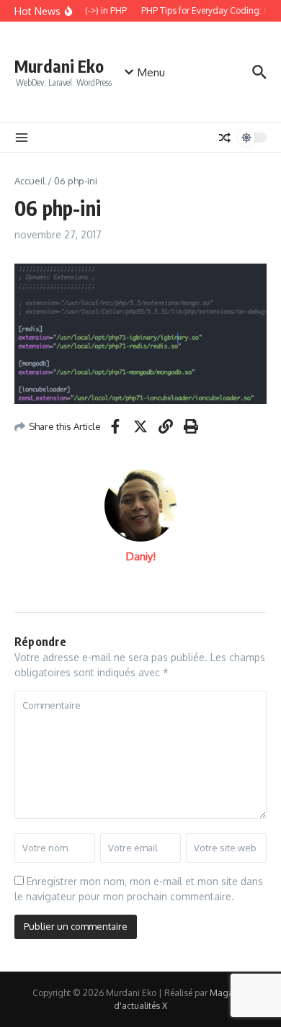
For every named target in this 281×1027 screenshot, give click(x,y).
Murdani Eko (59, 65)
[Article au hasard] (225, 137)
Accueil (29, 181)
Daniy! (141, 556)
